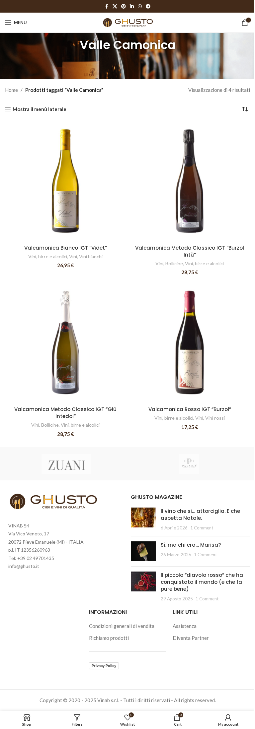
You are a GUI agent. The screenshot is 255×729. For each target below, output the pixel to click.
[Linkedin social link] (132, 6)
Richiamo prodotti (109, 638)
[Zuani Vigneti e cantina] (66, 463)
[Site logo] (127, 22)
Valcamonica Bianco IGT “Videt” (65, 247)
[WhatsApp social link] (140, 6)
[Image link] (52, 501)
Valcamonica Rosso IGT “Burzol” (189, 409)
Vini (73, 256)
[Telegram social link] (148, 6)
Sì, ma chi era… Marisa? (191, 544)
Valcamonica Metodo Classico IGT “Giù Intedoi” (65, 413)
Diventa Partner (191, 638)
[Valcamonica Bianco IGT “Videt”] (65, 181)
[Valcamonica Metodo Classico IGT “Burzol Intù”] (189, 181)
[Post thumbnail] (143, 519)
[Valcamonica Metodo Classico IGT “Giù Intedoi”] (65, 342)
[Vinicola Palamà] (189, 463)
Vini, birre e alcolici (47, 256)
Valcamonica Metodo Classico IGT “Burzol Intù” (189, 251)
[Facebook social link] (107, 6)
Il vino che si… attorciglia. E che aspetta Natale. (200, 514)
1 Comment (201, 527)
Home (11, 90)
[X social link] (115, 6)
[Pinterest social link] (123, 6)
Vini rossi (215, 418)
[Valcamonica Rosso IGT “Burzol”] (189, 342)
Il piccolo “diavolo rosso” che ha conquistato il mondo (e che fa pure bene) (202, 582)
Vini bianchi (91, 256)
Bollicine (174, 263)
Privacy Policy (104, 665)
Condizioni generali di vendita (121, 626)
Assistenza (185, 626)
